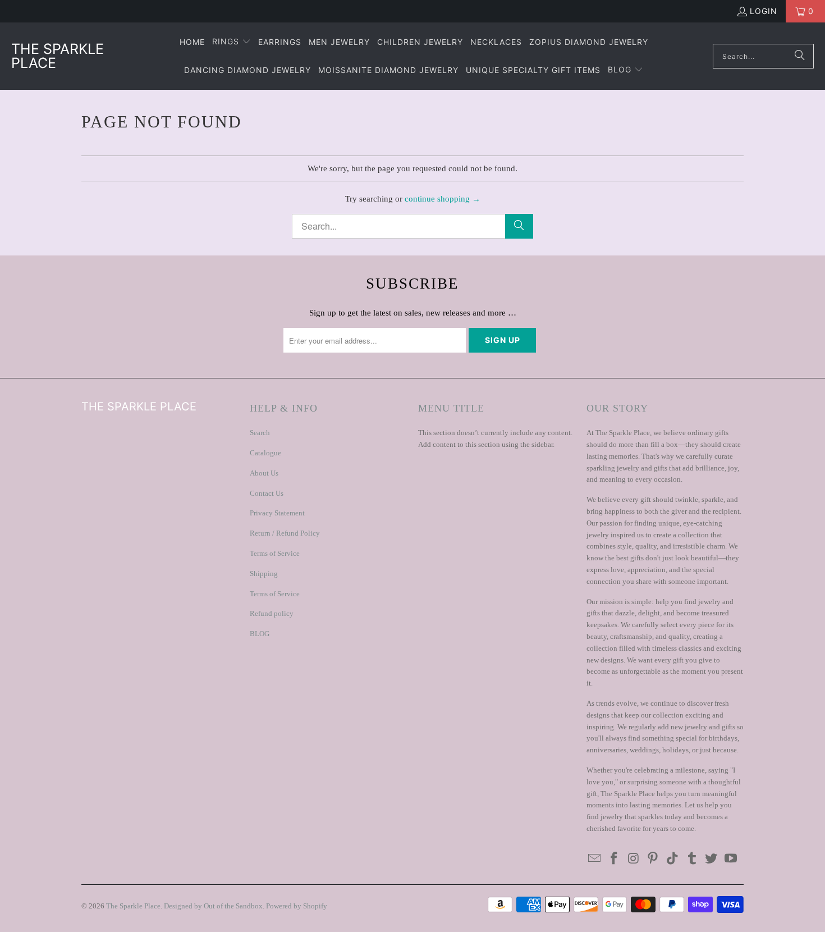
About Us (264, 473)
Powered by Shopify (296, 906)
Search (260, 432)
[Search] (800, 56)
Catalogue (265, 453)
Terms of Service (275, 553)
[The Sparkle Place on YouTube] (731, 859)
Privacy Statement (277, 513)
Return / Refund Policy (285, 533)
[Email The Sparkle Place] (594, 859)
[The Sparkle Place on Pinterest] (653, 859)
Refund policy (272, 613)
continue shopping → (442, 198)
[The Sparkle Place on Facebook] (614, 859)
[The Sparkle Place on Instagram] (633, 859)
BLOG (259, 633)
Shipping (264, 573)
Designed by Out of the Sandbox (213, 906)
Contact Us (266, 493)
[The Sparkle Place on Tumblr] (692, 859)
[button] (231, 42)
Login (763, 11)
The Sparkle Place (133, 906)
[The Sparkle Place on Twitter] (711, 859)
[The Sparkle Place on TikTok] (672, 859)
